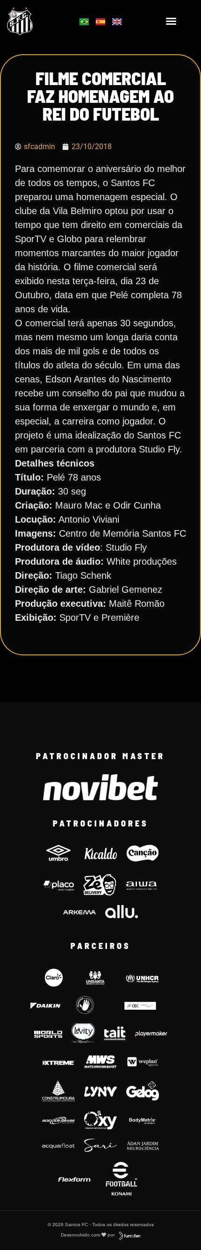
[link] (33, 21)
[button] (171, 21)
